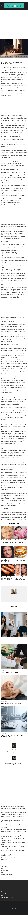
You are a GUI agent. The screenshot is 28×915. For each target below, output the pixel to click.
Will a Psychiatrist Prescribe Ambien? (9, 672)
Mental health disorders (6, 172)
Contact (3, 868)
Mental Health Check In (6, 641)
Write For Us (4, 866)
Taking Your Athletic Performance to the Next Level (14, 751)
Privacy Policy (4, 870)
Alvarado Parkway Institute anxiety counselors (15, 125)
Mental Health (4, 59)
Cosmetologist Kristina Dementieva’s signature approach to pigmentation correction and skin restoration (12, 825)
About (2, 872)
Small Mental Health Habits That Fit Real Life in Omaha (13, 812)
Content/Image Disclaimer (7, 874)
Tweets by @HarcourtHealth (7, 883)
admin (14, 597)
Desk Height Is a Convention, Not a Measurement (12, 806)
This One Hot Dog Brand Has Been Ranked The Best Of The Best (7, 578)
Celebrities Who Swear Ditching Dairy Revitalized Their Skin (19, 578)
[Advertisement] (14, 24)
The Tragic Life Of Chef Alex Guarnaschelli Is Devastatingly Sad (7, 560)
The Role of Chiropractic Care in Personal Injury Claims (13, 814)
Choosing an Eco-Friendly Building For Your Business (14, 763)
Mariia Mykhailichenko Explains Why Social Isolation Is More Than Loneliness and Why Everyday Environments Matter (14, 831)
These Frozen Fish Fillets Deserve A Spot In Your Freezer (20, 560)
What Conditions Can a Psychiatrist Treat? (11, 703)
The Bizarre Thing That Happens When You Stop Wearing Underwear (20, 541)
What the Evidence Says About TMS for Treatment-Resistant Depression (13, 736)
